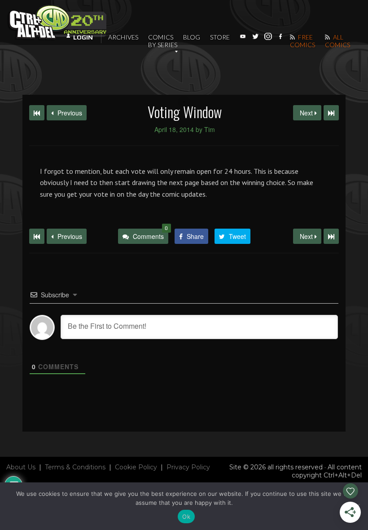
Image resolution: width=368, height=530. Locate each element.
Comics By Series (162, 41)
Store (220, 37)
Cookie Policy (136, 467)
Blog (191, 37)
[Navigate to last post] (331, 112)
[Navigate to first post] (36, 112)
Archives (123, 37)
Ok (186, 516)
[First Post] (36, 236)
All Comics (337, 41)
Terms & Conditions (75, 467)
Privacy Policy (188, 467)
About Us (20, 467)
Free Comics (302, 41)
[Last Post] (331, 236)
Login (83, 37)
